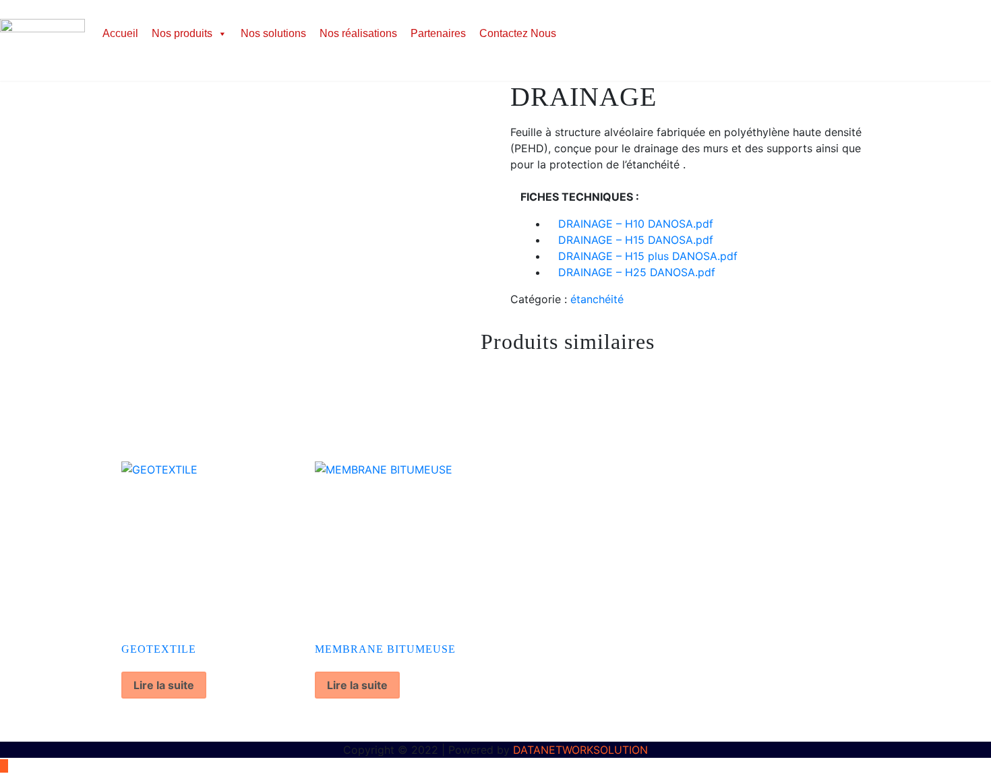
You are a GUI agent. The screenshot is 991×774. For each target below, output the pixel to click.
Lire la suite (163, 685)
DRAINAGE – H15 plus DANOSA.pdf (648, 256)
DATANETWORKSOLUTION (580, 749)
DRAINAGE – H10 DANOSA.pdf (635, 223)
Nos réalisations (358, 33)
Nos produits (182, 33)
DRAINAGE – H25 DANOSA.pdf (636, 272)
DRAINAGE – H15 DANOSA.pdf (635, 240)
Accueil (120, 33)
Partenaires (438, 33)
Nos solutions (273, 33)
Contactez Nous (517, 33)
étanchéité (597, 299)
